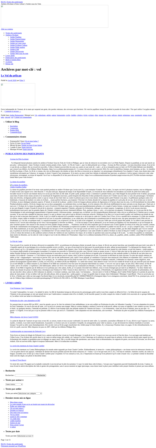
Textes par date (10, 436)
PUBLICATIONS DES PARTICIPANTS (24, 154)
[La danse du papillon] (20, 186)
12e (36, 115)
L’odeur (13, 427)
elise (96, 115)
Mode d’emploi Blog (13, 60)
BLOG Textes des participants (12, 2)
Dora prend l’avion (17, 425)
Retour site (9, 64)
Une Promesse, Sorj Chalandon (21, 288)
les (105, 115)
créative (80, 115)
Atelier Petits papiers (17, 47)
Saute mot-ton (27, 147)
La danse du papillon (17, 182)
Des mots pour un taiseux (19, 412)
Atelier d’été (14, 49)
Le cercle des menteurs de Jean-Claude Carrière (27, 346)
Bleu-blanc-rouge (16, 402)
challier (73, 115)
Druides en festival (17, 410)
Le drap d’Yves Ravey (18, 360)
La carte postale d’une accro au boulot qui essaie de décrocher (32, 404)
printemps (126, 115)
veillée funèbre (15, 421)
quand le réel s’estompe (18, 417)
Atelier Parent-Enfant (17, 39)
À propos (8, 62)
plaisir (120, 115)
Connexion (14, 128)
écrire (85, 115)
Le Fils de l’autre (16, 241)
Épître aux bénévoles (17, 406)
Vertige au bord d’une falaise (31, 145)
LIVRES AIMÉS (13, 283)
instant (101, 115)
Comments (16, 132)
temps (145, 115)
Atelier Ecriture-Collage (18, 45)
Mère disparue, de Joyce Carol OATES (24, 317)
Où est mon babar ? (32, 141)
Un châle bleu (15, 419)
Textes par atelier (11, 393)
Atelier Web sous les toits (19, 54)
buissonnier (61, 115)
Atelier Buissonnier (17, 41)
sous (132, 115)
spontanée (138, 115)
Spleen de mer (15, 423)
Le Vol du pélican (11, 75)
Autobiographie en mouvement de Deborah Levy (28, 331)
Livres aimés (10, 56)
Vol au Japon (25, 143)
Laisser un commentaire (23, 117)
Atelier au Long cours (18, 43)
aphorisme (42, 115)
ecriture (91, 115)
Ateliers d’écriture (11, 35)
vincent (7, 117)
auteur (54, 115)
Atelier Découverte (17, 51)
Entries (14, 130)
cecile (68, 115)
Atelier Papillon (15, 37)
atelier (48, 115)
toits (2, 117)
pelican (114, 115)
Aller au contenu (7, 29)
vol (12, 117)
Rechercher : (10, 375)
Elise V (22, 80)
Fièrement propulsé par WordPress (13, 446)
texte (150, 115)
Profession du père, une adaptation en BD (25, 301)
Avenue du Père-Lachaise (19, 159)
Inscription (14, 126)
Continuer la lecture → (13, 111)
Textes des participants (13, 33)
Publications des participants (15, 58)
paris (109, 115)
